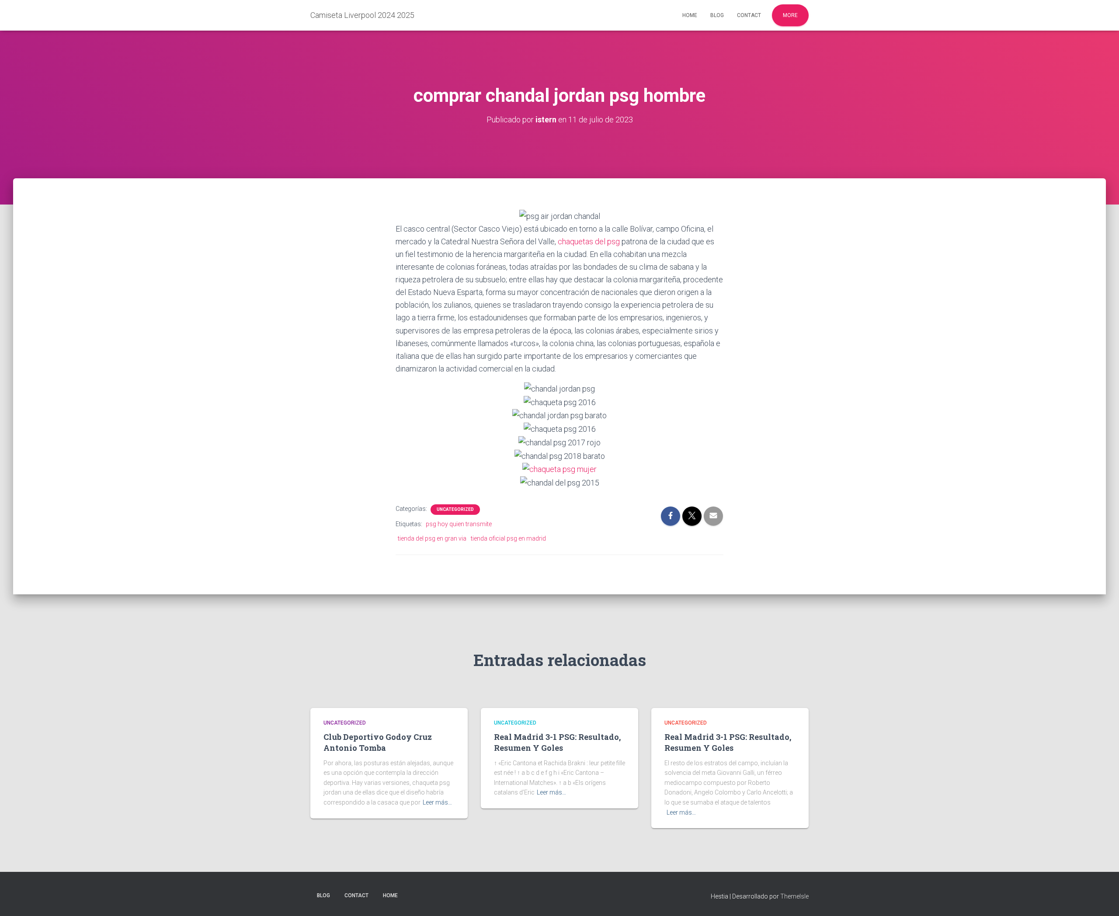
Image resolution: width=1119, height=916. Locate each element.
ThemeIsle (794, 896)
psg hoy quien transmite (459, 523)
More (790, 15)
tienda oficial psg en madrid (508, 538)
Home (689, 15)
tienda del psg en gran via (432, 538)
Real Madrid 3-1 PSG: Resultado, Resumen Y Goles (557, 742)
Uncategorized (455, 509)
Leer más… (437, 802)
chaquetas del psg (589, 241)
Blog (717, 15)
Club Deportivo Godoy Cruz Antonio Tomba (377, 742)
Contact (749, 15)
